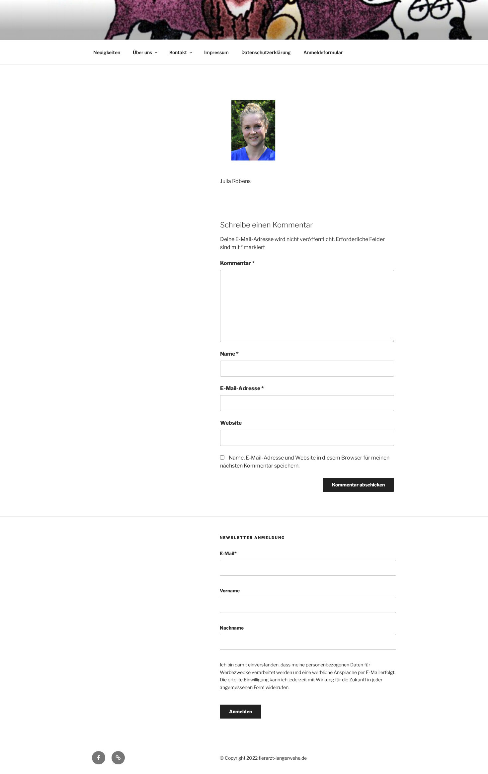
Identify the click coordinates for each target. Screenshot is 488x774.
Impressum (216, 52)
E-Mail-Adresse (242, 388)
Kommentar (237, 263)
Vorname (230, 590)
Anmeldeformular (323, 52)
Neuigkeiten (106, 52)
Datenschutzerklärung (266, 52)
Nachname (232, 628)
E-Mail (228, 553)
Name (229, 354)
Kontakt (178, 52)
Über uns (142, 52)
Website (231, 423)
